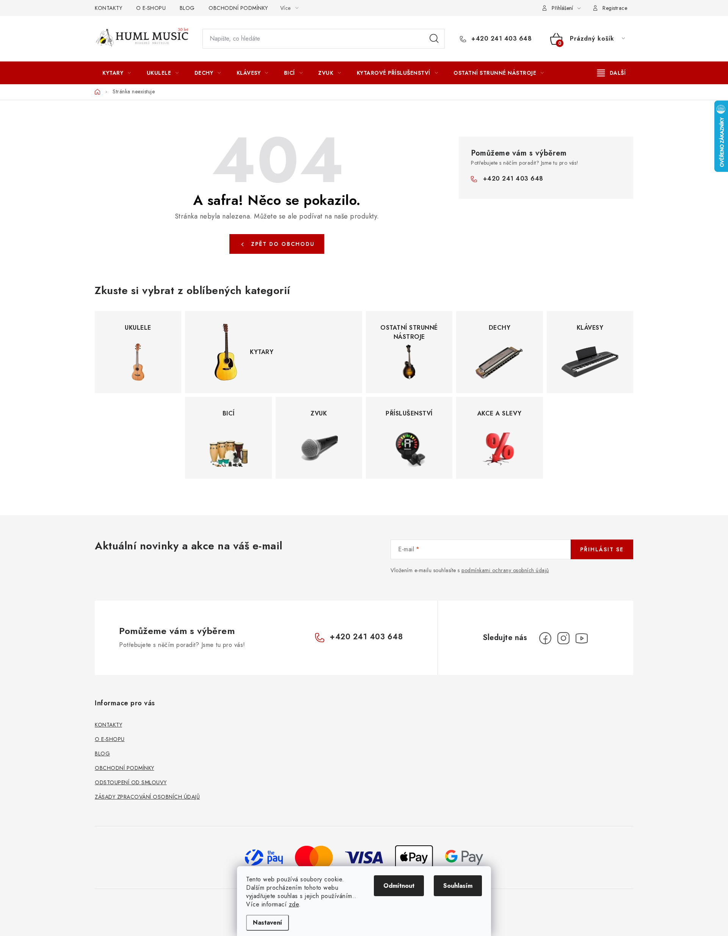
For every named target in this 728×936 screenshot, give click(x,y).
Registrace (614, 8)
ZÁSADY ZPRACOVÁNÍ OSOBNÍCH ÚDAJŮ (147, 797)
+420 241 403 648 (500, 38)
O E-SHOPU (151, 8)
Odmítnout (398, 885)
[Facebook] (545, 638)
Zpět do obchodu (283, 244)
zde (294, 904)
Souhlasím (457, 885)
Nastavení (267, 922)
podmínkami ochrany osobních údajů (505, 570)
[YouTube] (582, 638)
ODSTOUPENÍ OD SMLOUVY (131, 782)
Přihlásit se (602, 549)
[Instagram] (563, 638)
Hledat (434, 39)
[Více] (611, 72)
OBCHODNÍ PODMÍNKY (238, 8)
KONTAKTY (108, 8)
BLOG (187, 8)
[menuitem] (117, 72)
